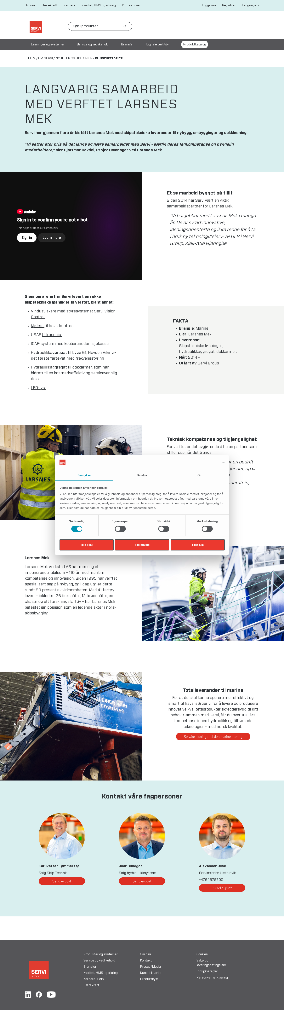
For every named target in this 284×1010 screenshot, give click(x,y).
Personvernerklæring (212, 977)
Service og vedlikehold (93, 44)
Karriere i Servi (94, 979)
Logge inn (209, 5)
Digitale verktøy (157, 44)
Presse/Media (150, 966)
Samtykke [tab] (84, 475)
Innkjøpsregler (207, 971)
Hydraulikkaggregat (49, 353)
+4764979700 (211, 880)
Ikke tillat (87, 544)
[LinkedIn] (28, 994)
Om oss (30, 5)
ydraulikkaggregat (50, 367)
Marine (202, 328)
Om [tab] (199, 475)
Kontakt (146, 960)
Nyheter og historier (74, 58)
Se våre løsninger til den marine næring (213, 736)
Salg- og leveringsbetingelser (211, 963)
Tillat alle (198, 544)
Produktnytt (149, 979)
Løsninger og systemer (48, 44)
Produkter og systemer (100, 954)
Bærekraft (49, 5)
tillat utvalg (142, 544)
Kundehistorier (151, 972)
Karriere (69, 5)
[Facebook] (39, 994)
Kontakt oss (131, 5)
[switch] (120, 529)
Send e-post (61, 881)
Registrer (229, 5)
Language (249, 5)
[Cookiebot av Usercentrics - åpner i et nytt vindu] (208, 462)
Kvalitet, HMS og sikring (99, 5)
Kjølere (37, 326)
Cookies (202, 954)
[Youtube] (51, 994)
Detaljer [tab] (142, 475)
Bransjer (127, 44)
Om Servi (45, 58)
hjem (31, 58)
